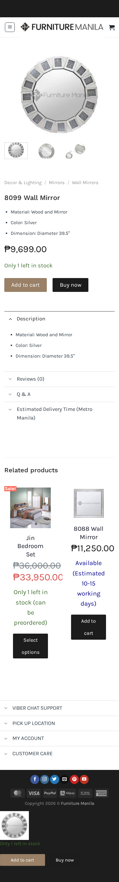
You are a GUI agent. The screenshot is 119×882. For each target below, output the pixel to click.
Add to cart (25, 285)
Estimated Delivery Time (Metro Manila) (54, 413)
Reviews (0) (30, 379)
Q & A (24, 394)
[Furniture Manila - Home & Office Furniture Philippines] (62, 27)
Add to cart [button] (88, 627)
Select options (31, 646)
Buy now (70, 285)
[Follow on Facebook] (34, 779)
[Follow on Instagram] (44, 779)
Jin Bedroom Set (30, 546)
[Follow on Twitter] (54, 779)
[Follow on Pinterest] (74, 779)
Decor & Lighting (23, 182)
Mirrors (57, 182)
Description (31, 319)
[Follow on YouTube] (84, 779)
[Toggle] (10, 318)
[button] (10, 27)
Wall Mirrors (85, 182)
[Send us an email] (64, 779)
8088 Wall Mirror (88, 533)
